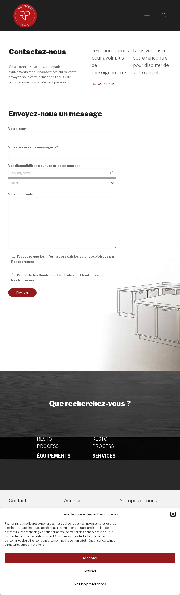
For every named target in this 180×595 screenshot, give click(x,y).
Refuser (90, 571)
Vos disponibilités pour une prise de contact (44, 166)
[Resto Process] (25, 15)
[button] (173, 514)
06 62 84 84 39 (103, 84)
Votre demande (20, 194)
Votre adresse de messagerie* (33, 147)
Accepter (90, 558)
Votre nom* (17, 128)
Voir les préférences (90, 584)
